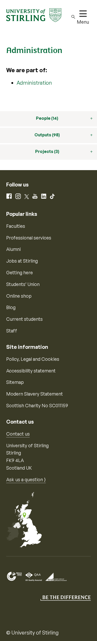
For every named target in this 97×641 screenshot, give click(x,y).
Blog (11, 307)
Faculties (15, 226)
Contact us (18, 434)
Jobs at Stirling (22, 261)
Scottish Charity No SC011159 (37, 405)
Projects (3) (47, 151)
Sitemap (15, 382)
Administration (34, 82)
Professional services (28, 238)
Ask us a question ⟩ (26, 479)
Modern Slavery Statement (34, 394)
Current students (24, 319)
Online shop (19, 296)
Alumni (13, 249)
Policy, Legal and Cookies (32, 359)
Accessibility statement (31, 370)
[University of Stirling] (33, 14)
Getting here (19, 272)
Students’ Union (23, 284)
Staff (11, 330)
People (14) (47, 118)
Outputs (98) (47, 134)
